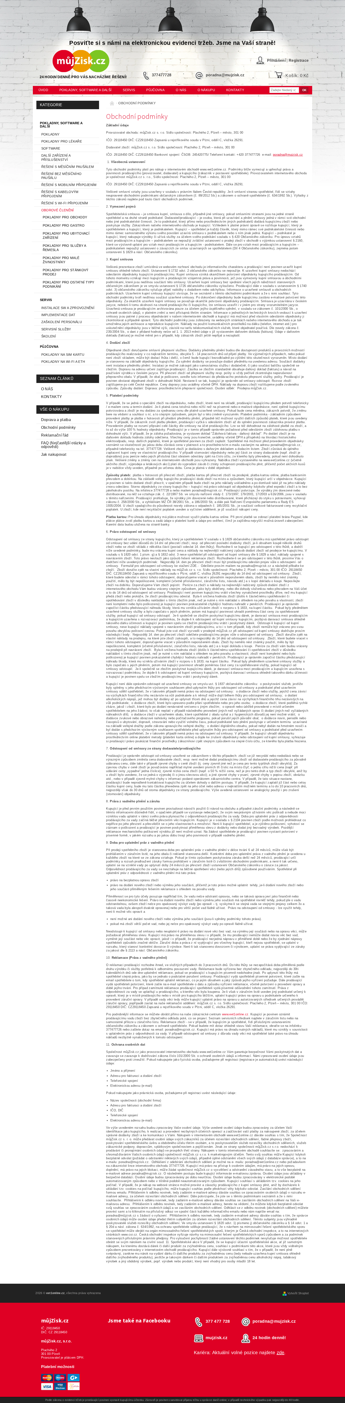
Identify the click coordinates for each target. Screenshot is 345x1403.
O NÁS (47, 389)
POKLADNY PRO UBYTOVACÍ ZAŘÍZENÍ (66, 236)
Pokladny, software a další (85, 90)
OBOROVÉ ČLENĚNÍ (57, 210)
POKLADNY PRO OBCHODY (65, 217)
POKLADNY (50, 134)
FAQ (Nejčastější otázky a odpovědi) (63, 445)
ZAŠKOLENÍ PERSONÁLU (61, 322)
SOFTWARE (50, 148)
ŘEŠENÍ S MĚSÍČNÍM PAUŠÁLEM (67, 167)
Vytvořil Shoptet (298, 1293)
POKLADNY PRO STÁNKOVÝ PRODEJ (65, 272)
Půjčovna (155, 90)
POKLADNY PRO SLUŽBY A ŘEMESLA (64, 248)
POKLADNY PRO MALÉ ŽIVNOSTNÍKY (61, 260)
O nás (181, 90)
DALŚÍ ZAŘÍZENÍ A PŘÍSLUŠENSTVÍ (55, 158)
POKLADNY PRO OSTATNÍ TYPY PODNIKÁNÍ (68, 284)
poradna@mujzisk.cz (288, 154)
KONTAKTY (51, 397)
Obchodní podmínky (58, 427)
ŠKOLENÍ (48, 336)
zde (280, 1352)
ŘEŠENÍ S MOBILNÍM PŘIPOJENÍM (69, 185)
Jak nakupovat (53, 454)
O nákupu (206, 90)
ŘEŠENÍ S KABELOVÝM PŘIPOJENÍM (60, 194)
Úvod (43, 90)
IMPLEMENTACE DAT (58, 315)
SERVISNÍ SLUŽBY (56, 329)
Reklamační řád (54, 435)
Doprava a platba (56, 420)
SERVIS (129, 90)
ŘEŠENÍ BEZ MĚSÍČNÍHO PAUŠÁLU (61, 176)
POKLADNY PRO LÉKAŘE (61, 141)
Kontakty (235, 90)
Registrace (299, 60)
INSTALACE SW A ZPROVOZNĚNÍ (67, 308)
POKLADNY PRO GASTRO (63, 225)
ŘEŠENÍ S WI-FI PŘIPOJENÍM (64, 203)
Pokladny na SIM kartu (62, 354)
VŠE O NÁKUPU (54, 409)
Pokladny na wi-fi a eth (63, 361)
